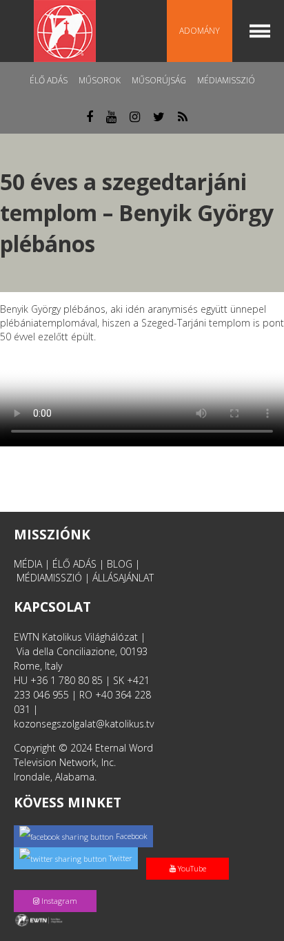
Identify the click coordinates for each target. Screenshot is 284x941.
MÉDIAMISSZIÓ (49, 577)
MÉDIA (28, 563)
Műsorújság (159, 80)
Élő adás (49, 80)
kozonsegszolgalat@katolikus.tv (84, 723)
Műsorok (100, 80)
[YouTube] (190, 853)
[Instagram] (58, 886)
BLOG (119, 563)
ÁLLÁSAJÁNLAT (123, 577)
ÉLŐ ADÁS (74, 563)
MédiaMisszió (226, 80)
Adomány (199, 31)
